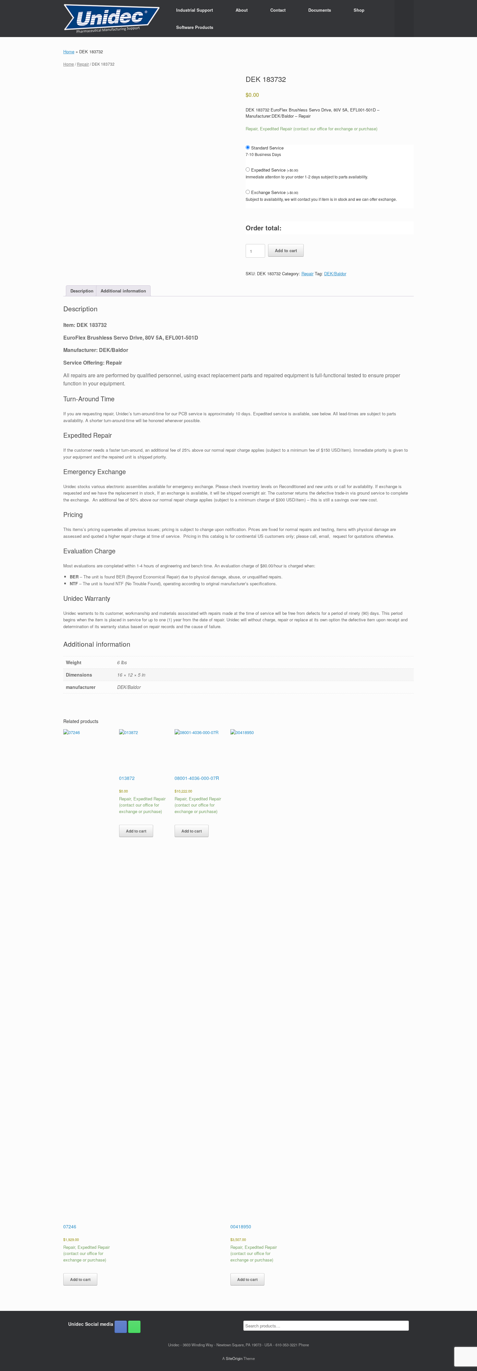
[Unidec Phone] (134, 1327)
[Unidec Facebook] (121, 1327)
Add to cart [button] (80, 1279)
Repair (83, 64)
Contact (278, 10)
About (242, 10)
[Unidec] (111, 18)
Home (68, 51)
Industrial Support (194, 10)
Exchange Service (274, 192)
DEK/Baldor (335, 273)
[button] (404, 18)
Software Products (194, 27)
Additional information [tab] (123, 291)
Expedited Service (274, 170)
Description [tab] (81, 291)
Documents (319, 10)
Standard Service (267, 148)
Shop (359, 10)
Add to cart (286, 250)
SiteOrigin (234, 1358)
